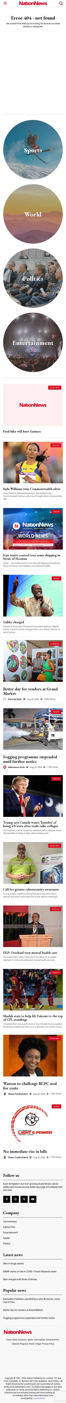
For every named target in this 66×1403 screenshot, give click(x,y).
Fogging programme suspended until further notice (30, 759)
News (56, 578)
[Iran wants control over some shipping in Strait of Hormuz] (33, 529)
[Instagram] (15, 1199)
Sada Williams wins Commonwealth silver (31, 489)
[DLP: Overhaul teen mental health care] (33, 926)
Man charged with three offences (20, 1279)
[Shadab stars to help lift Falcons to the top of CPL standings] (33, 989)
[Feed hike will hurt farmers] (33, 405)
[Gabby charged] (33, 595)
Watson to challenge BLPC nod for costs (30, 1086)
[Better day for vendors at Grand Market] (33, 661)
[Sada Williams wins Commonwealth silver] (33, 462)
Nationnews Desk (16, 767)
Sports (56, 445)
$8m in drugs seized (13, 1263)
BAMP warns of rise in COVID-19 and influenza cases (29, 1271)
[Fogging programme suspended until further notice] (33, 729)
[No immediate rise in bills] (33, 1123)
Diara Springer (15, 699)
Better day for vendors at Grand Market (30, 691)
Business (54, 387)
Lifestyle (55, 644)
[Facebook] (6, 1199)
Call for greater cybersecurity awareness (31, 889)
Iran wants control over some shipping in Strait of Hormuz (31, 557)
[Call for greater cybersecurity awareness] (33, 863)
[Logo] (33, 3)
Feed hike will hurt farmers (22, 431)
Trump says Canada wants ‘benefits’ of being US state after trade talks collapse (30, 824)
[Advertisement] (33, 65)
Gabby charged (13, 622)
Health (56, 712)
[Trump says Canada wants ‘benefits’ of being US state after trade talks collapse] (33, 796)
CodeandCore (39, 1398)
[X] (24, 1199)
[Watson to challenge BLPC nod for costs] (33, 1055)
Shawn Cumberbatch (18, 1094)
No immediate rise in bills (25, 1151)
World (56, 511)
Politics (55, 909)
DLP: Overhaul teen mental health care (30, 953)
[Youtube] (32, 1199)
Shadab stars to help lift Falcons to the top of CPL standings (33, 1018)
